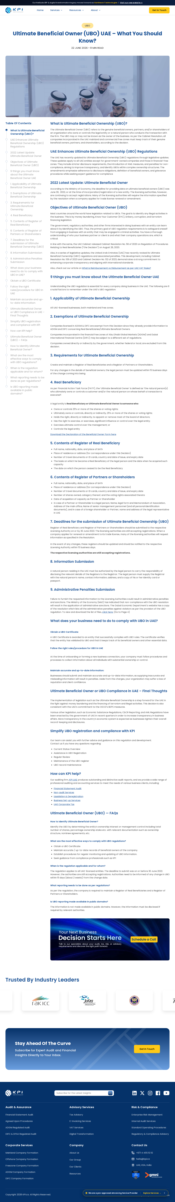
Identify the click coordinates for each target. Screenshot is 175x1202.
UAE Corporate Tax (64, 804)
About (94, 10)
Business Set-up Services (67, 800)
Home (40, 10)
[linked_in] (134, 1093)
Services (55, 10)
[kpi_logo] (15, 1093)
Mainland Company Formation (21, 1152)
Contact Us (139, 1145)
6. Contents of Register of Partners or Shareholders (26, 232)
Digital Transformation (81, 1134)
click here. (107, 612)
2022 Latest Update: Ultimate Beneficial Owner (26, 154)
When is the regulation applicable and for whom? (26, 369)
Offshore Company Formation (21, 1159)
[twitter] (142, 1093)
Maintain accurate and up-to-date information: (26, 301)
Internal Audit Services (144, 1121)
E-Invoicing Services (80, 1121)
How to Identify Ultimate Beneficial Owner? (25, 347)
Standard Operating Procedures (149, 1127)
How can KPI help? (21, 330)
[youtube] (167, 1093)
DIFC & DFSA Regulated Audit (20, 1134)
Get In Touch (146, 1049)
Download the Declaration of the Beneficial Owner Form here (83, 434)
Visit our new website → (131, 3)
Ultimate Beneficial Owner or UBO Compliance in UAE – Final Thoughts (27, 312)
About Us (74, 1152)
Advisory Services (81, 1107)
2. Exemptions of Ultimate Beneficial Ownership (25, 194)
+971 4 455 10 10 (144, 1152)
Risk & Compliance (145, 1107)
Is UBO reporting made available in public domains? (24, 390)
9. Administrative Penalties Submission (26, 260)
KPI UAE (73, 779)
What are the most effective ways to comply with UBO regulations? (25, 359)
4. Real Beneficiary (21, 215)
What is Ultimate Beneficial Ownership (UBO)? (27, 132)
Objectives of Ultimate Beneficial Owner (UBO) (24, 163)
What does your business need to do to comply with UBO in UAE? (26, 271)
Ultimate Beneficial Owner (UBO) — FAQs (26, 338)
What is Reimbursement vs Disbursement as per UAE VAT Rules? (116, 268)
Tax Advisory (76, 1114)
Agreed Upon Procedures (19, 1121)
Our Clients (75, 1166)
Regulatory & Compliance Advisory (150, 1134)
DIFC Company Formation (19, 1178)
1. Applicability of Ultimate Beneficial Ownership (25, 185)
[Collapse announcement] (164, 1193)
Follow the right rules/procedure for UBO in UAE (26, 290)
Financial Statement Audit (67, 788)
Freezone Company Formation (22, 1165)
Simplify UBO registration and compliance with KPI (25, 323)
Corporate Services (19, 1145)
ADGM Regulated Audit (17, 1127)
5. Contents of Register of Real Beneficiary (26, 222)
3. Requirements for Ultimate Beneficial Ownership (22, 206)
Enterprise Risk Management (147, 1114)
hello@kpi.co (143, 1159)
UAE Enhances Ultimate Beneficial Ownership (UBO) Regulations (27, 143)
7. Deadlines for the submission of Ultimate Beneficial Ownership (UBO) (27, 243)
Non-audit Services (64, 792)
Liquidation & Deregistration (68, 796)
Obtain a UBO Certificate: (25, 280)
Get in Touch (159, 10)
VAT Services (76, 1127)
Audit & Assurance (18, 1107)
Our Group (75, 1159)
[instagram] (150, 1093)
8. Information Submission (26, 252)
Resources (75, 10)
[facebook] (158, 1093)
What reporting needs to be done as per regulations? (27, 379)
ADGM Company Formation (20, 1172)
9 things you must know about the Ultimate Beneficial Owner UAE (24, 174)
